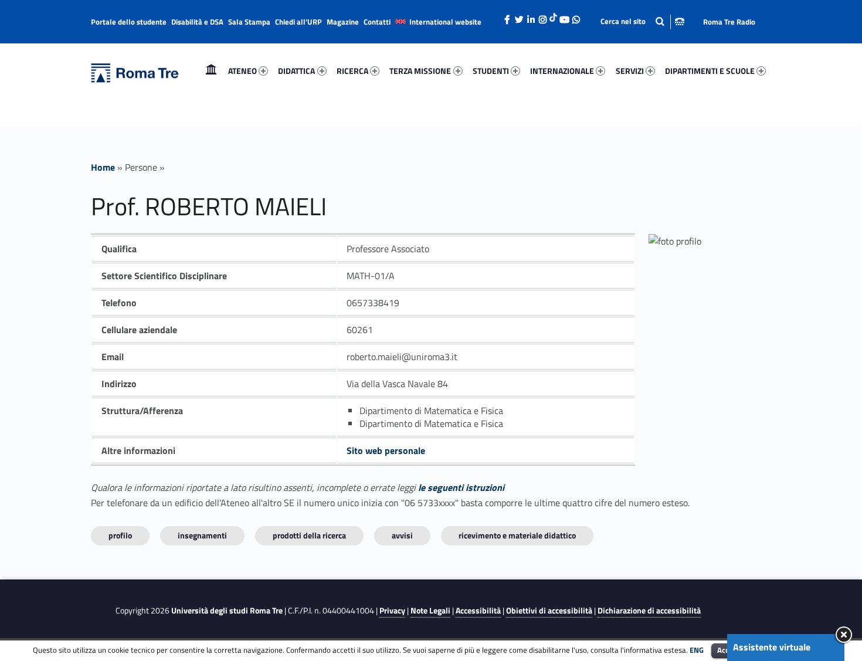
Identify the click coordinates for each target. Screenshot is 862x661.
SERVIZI (630, 71)
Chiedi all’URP (298, 22)
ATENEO (242, 71)
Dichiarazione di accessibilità (649, 610)
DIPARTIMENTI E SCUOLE (710, 71)
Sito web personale (386, 450)
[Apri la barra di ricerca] (642, 21)
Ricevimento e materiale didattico (517, 535)
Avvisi (402, 535)
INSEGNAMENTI (202, 535)
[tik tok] (553, 16)
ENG (697, 650)
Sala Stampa (249, 22)
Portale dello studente (129, 22)
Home (211, 71)
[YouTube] (564, 16)
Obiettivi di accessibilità (549, 610)
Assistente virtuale (771, 647)
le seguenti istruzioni (461, 487)
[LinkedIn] (530, 16)
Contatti (377, 22)
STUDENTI (491, 71)
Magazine (343, 22)
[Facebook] (507, 16)
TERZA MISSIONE (420, 71)
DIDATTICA (296, 71)
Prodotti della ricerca (309, 535)
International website (445, 22)
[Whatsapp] (576, 16)
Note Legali (430, 610)
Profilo (120, 535)
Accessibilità (478, 610)
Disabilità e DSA (197, 22)
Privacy (392, 610)
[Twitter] (519, 16)
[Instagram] (542, 16)
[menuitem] (211, 71)
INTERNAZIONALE (562, 71)
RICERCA (352, 71)
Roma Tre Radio (729, 22)
